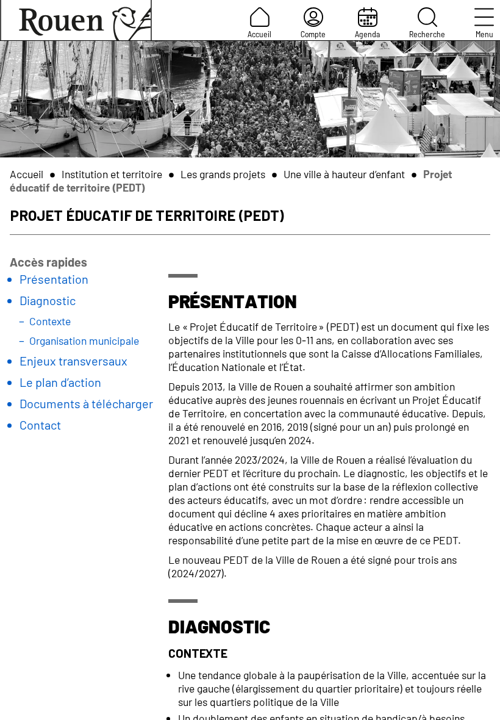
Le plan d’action (60, 382)
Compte (313, 34)
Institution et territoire (112, 174)
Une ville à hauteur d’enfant (344, 174)
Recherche (427, 34)
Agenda (367, 34)
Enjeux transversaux (73, 360)
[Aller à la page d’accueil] (76, 20)
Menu (484, 34)
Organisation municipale (84, 340)
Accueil (259, 34)
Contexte (50, 321)
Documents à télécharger (86, 403)
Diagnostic (48, 300)
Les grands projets (222, 174)
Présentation (54, 279)
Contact (40, 424)
